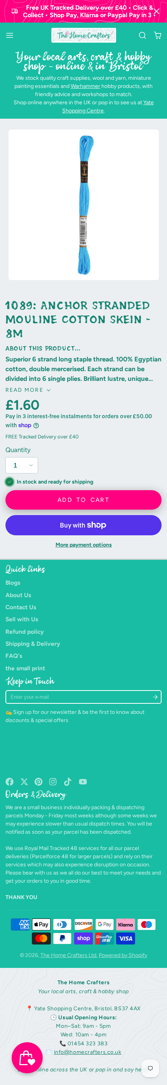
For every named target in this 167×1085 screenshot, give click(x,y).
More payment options (84, 545)
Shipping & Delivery (32, 643)
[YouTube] (83, 782)
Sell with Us (21, 619)
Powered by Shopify (123, 955)
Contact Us (20, 607)
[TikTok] (68, 782)
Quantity (18, 450)
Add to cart (83, 499)
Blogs (12, 582)
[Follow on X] (24, 782)
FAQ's (13, 655)
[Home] (84, 35)
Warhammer (85, 86)
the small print (25, 668)
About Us (18, 595)
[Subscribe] (155, 697)
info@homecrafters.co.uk (88, 1052)
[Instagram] (53, 782)
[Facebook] (9, 782)
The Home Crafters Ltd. (68, 955)
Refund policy (24, 631)
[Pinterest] (39, 782)
